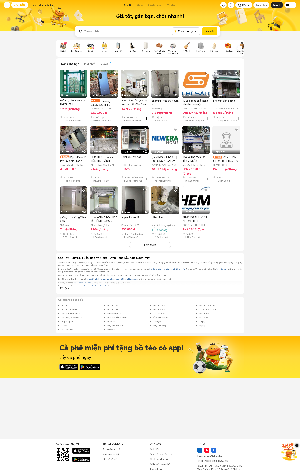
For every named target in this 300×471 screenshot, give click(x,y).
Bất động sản (155, 5)
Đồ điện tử (180, 269)
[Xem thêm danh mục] (240, 48)
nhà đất (91, 279)
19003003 (209, 461)
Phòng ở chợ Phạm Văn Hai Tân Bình (72, 102)
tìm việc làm (221, 269)
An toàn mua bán (111, 454)
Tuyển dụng (156, 469)
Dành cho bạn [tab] (70, 64)
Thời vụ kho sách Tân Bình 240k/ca (194, 158)
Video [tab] (104, 64)
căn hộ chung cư (102, 279)
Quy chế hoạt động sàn (161, 454)
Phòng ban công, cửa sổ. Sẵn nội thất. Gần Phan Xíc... (134, 102)
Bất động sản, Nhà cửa (159, 269)
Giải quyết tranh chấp (160, 464)
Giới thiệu (154, 449)
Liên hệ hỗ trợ (109, 459)
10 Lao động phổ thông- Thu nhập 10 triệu (196, 102)
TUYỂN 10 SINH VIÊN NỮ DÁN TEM (195, 219)
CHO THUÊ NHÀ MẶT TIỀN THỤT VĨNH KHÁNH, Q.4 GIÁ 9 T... (103, 159)
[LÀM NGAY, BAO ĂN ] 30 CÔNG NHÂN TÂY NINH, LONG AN (164, 159)
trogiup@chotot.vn (212, 456)
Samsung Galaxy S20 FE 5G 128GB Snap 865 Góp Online (102, 102)
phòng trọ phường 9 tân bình (73, 219)
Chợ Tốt (128, 5)
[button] (7, 5)
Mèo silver (157, 217)
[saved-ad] (223, 5)
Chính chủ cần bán (131, 157)
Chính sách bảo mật (159, 459)
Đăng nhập (261, 5)
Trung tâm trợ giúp (112, 449)
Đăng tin (277, 5)
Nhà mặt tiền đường (224, 100)
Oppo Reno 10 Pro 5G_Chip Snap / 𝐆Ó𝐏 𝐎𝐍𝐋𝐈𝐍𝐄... (73, 159)
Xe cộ (140, 5)
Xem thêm (150, 245)
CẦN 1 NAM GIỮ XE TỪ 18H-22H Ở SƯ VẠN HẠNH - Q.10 (225, 159)
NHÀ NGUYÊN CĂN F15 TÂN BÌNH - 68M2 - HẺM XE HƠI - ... (104, 219)
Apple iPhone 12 (130, 217)
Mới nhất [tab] (89, 64)
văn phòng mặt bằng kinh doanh (124, 279)
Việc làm (171, 5)
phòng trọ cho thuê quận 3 (165, 102)
